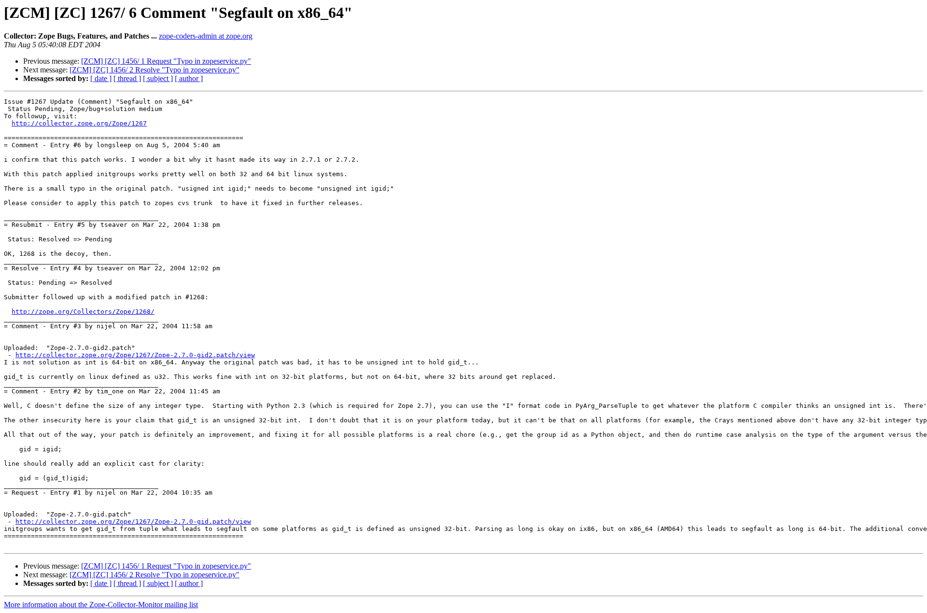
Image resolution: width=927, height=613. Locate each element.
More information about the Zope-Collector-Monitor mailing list (101, 604)
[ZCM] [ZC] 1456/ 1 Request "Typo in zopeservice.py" (166, 61)
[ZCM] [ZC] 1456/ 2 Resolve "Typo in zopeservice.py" (154, 70)
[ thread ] (127, 78)
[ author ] (189, 78)
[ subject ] (158, 78)
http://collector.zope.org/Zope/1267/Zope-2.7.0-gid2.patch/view (135, 355)
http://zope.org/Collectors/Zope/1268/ (83, 311)
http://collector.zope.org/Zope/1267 (79, 123)
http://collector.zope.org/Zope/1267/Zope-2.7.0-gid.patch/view (133, 521)
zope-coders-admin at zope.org (206, 36)
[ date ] (101, 78)
